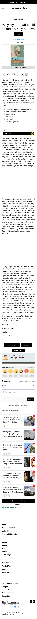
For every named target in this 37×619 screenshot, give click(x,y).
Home (4, 525)
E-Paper (5, 587)
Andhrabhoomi (7, 531)
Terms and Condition (10, 583)
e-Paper (12, 2)
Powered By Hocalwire (8, 614)
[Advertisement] (18, 183)
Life (3, 575)
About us (5, 572)
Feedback (5, 590)
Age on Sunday (20, 2)
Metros (4, 552)
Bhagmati (26, 345)
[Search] (34, 8)
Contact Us (6, 596)
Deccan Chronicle (9, 528)
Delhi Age (5, 563)
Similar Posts (9, 507)
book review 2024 (12, 345)
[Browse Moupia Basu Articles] (6, 357)
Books (18, 34)
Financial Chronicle (9, 534)
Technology (6, 555)
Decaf (4, 569)
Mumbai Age (6, 566)
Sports (4, 545)
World (4, 548)
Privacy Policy (7, 593)
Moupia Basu (18, 350)
